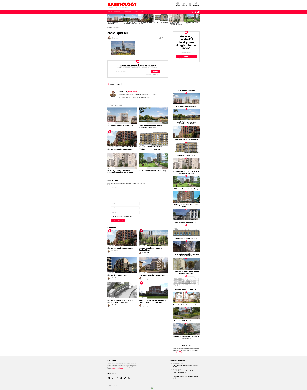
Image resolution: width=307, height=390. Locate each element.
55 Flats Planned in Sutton (161, 22)
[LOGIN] (198, 12)
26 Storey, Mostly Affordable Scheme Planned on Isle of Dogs (176, 23)
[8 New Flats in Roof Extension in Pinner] (186, 297)
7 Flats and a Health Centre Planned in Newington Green (186, 272)
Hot (190, 5)
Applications (120, 123)
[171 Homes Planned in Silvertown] (115, 18)
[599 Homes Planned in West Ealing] (192, 18)
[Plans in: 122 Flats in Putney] (122, 265)
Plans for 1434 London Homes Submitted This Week (130, 23)
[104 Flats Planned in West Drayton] (153, 265)
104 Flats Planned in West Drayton (152, 275)
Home (110, 12)
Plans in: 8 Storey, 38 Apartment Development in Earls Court (120, 301)
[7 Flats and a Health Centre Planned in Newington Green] (186, 264)
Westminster (129, 146)
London (159, 123)
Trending (196, 5)
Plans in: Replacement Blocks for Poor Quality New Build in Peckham (184, 371)
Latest (177, 5)
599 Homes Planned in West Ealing (191, 23)
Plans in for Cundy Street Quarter (145, 23)
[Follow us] (191, 12)
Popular (184, 5)
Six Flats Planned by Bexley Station (186, 222)
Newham (128, 123)
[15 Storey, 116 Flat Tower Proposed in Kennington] (186, 197)
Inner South (117, 12)
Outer (136, 12)
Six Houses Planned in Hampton (186, 238)
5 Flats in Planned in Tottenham (186, 289)
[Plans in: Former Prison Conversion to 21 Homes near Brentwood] (153, 290)
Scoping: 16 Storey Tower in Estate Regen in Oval (185, 377)
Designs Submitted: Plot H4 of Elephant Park (150, 249)
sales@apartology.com (117, 368)
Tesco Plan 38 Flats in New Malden (186, 321)
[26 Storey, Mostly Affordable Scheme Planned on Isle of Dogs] (176, 18)
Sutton (159, 146)
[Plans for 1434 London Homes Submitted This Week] (130, 18)
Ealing (159, 168)
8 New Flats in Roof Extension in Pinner (186, 305)
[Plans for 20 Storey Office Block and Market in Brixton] (186, 246)
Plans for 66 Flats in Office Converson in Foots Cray (186, 337)
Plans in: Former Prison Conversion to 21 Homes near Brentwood (152, 301)
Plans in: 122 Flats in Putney (117, 275)
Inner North (127, 12)
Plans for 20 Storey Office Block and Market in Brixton (186, 255)
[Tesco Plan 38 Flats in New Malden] (186, 313)
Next (199, 20)
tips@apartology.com (179, 351)
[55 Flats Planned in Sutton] (161, 18)
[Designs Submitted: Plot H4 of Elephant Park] (153, 238)
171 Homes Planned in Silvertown (113, 23)
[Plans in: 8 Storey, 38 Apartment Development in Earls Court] (122, 290)
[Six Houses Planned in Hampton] (186, 230)
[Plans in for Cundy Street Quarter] (146, 18)
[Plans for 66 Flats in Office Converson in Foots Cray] (186, 329)
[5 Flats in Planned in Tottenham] (186, 281)
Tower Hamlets (130, 168)
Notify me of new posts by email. (122, 216)
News (141, 12)
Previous (108, 20)
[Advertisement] (186, 76)
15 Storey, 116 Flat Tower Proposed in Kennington (186, 206)
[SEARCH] (195, 12)
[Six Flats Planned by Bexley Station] (186, 214)
